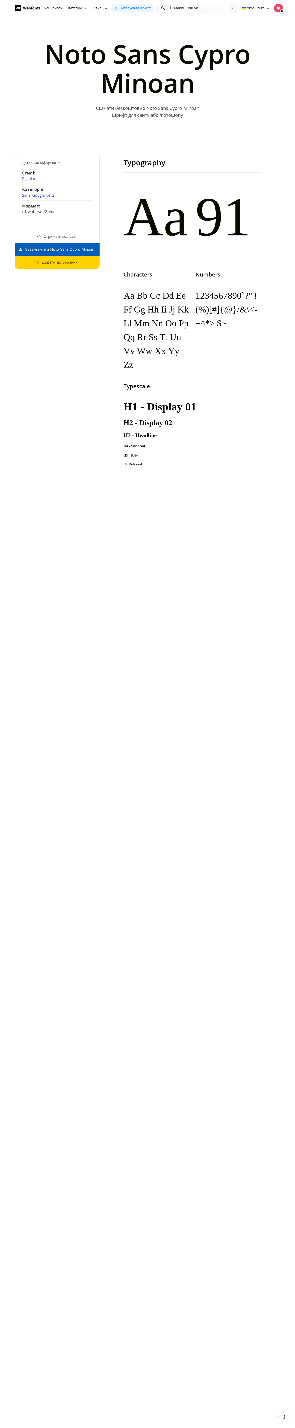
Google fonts (43, 195)
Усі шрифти (53, 8)
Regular (28, 178)
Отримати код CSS (60, 236)
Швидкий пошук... (184, 7)
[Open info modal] (283, 1416)
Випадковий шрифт (135, 8)
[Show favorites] (278, 8)
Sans (26, 195)
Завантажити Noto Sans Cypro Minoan (59, 249)
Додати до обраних (60, 262)
